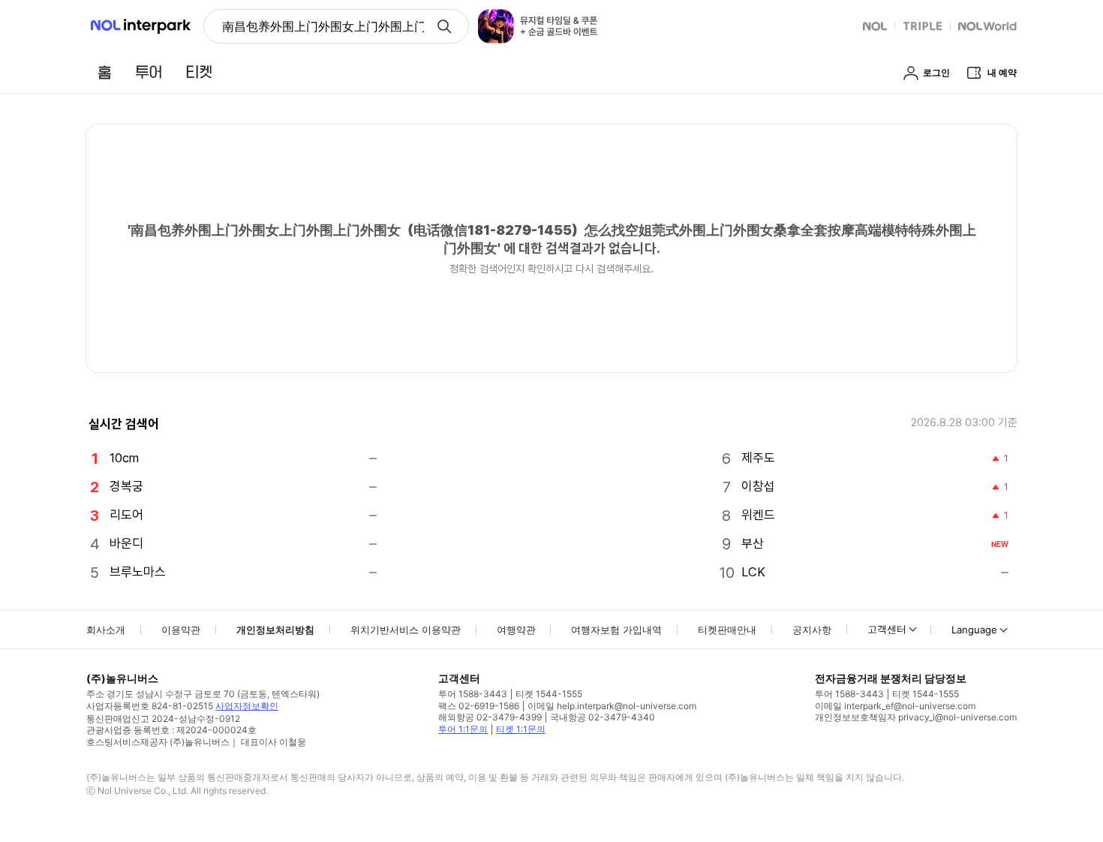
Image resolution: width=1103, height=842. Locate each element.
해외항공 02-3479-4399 (490, 717)
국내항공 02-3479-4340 (602, 717)
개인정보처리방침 (275, 630)
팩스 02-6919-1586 (478, 705)
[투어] (148, 72)
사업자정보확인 (246, 705)
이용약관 (180, 630)
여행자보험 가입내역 (616, 630)
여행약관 (516, 630)
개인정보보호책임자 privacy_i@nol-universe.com (916, 717)
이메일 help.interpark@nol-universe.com (611, 705)
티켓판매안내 (727, 630)
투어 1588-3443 (472, 693)
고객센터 (886, 629)
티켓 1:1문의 (520, 729)
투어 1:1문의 (463, 729)
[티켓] (199, 72)
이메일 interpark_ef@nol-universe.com (895, 705)
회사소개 (105, 630)
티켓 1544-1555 (548, 693)
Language (974, 630)
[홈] (104, 72)
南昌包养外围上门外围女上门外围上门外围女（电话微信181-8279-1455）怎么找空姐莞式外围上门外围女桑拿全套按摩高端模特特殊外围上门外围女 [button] (323, 26)
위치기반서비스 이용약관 (405, 630)
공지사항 (811, 630)
